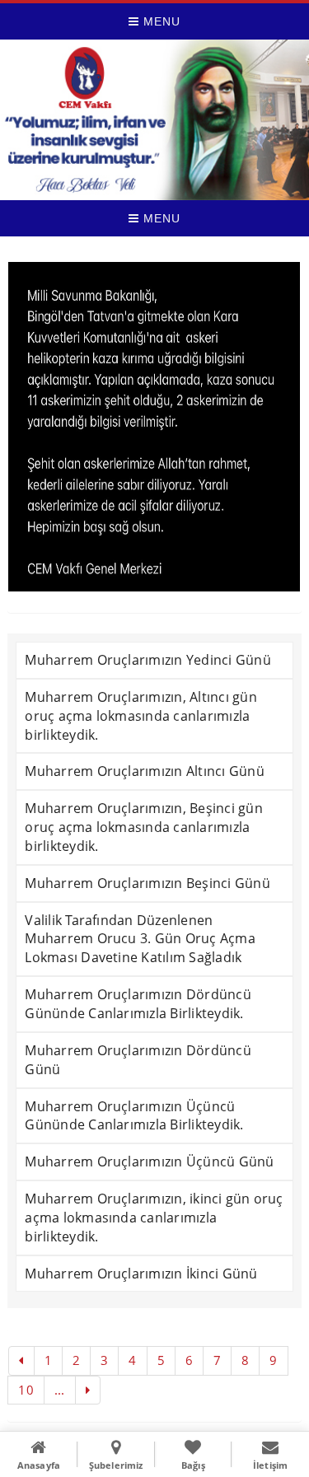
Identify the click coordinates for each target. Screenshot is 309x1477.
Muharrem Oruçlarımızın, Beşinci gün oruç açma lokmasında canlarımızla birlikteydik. (143, 827)
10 (25, 1389)
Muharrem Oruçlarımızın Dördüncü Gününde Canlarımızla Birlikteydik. (137, 1003)
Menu (159, 21)
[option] (154, 426)
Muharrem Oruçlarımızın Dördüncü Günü (137, 1059)
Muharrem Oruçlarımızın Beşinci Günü (147, 883)
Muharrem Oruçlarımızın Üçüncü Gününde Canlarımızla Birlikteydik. (134, 1115)
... (59, 1389)
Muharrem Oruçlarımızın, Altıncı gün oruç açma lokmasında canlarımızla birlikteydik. (140, 716)
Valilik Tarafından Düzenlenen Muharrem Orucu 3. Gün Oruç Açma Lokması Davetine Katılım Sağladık (140, 939)
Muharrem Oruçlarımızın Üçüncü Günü (149, 1161)
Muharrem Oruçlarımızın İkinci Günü (141, 1273)
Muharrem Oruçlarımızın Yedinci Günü (147, 660)
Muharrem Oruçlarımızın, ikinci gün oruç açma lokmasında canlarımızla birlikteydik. (154, 1218)
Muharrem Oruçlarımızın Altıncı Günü (144, 771)
